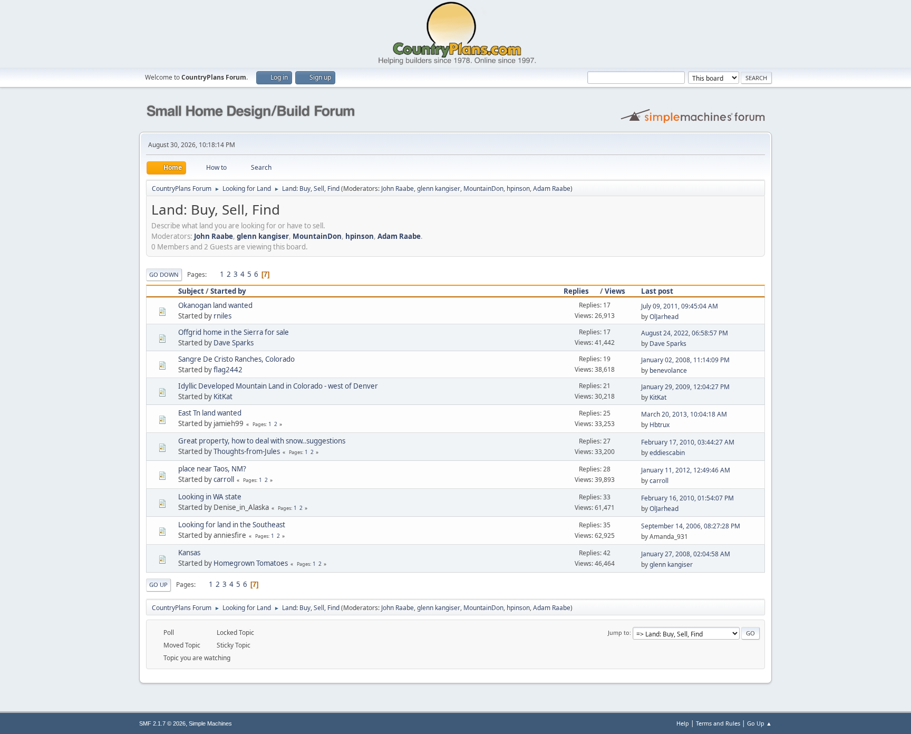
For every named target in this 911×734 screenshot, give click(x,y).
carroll (224, 479)
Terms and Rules (718, 723)
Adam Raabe (551, 188)
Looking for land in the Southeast (231, 524)
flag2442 (228, 369)
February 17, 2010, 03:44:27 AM (687, 442)
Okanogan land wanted (215, 305)
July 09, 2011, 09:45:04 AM (679, 306)
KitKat (223, 396)
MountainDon (483, 188)
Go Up (158, 584)
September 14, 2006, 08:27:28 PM (690, 525)
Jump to (618, 632)
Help (682, 723)
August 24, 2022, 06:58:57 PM (684, 333)
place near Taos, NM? (212, 469)
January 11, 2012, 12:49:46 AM (685, 470)
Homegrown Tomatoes (251, 563)
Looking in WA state (209, 496)
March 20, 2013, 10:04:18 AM (684, 414)
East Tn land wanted (209, 413)
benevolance (668, 370)
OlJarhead (664, 316)
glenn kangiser (438, 188)
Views (615, 291)
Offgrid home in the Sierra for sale (233, 332)
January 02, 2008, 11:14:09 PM (685, 359)
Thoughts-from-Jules (247, 451)
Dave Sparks (234, 342)
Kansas (189, 552)
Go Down (164, 274)
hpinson (518, 188)
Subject (191, 291)
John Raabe (397, 188)
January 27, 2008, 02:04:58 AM (685, 553)
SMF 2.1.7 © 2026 (162, 723)
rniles (222, 316)
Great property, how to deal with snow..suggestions (261, 441)
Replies (576, 291)
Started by (228, 291)
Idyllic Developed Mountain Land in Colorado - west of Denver (278, 386)
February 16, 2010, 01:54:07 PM (687, 498)
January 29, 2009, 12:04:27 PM (685, 386)
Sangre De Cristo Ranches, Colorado (236, 359)
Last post (657, 291)
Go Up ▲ (759, 723)
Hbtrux (660, 424)
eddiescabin (667, 452)
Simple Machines (210, 723)
